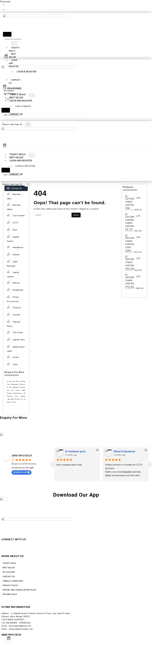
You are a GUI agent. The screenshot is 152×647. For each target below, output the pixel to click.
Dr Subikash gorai (75, 451)
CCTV (15, 223)
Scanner (16, 315)
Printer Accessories (13, 299)
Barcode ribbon (13, 207)
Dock (15, 230)
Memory (16, 283)
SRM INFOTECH (22, 455)
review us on (20, 472)
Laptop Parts (19, 340)
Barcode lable (13, 196)
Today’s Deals (14, 49)
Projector (17, 308)
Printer (16, 357)
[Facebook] (7, 545)
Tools (15, 364)
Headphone (18, 247)
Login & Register (23, 106)
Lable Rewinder (12, 264)
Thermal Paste (13, 324)
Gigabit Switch (13, 239)
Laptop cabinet (13, 274)
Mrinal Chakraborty (124, 451)
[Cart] (11, 56)
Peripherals (18, 290)
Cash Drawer (19, 215)
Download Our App (76, 495)
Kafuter (16, 255)
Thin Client (18, 332)
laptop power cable (16, 349)
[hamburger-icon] (14, 44)
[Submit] (7, 34)
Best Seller (16, 97)
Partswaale (5, 1)
